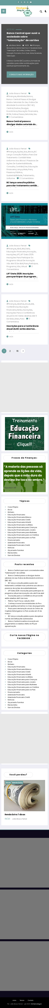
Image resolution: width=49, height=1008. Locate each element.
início (14, 1000)
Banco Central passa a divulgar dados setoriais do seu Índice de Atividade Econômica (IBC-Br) (22, 102)
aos (25, 151)
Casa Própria (13, 507)
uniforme (11, 178)
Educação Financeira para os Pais (21, 537)
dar (26, 166)
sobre (32, 53)
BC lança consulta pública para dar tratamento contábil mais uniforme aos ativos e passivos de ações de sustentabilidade (22, 157)
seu (35, 114)
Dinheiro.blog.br (36, 1004)
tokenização (11, 56)
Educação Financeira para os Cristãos (23, 535)
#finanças (36, 45)
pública (18, 172)
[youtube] (31, 2)
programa (11, 266)
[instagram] (28, 2)
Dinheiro (11, 512)
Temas (22, 1000)
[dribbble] (24, 2)
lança (20, 169)
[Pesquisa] (41, 11)
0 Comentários (16, 117)
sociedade (37, 53)
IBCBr (9, 114)
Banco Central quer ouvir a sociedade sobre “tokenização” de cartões (23, 36)
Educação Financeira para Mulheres (22, 532)
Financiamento (14, 540)
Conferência (12, 307)
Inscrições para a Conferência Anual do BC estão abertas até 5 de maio (22, 315)
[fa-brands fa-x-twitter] (21, 2)
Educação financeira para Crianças (22, 527)
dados (17, 108)
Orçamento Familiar (16, 550)
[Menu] (3, 11)
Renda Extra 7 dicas (15, 814)
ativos (30, 151)
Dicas (10, 510)
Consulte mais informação (21, 74)
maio (17, 318)
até (23, 248)
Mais (25, 169)
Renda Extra (12, 553)
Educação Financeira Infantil (19, 522)
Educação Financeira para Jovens (22, 530)
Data (27, 248)
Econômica (12, 111)
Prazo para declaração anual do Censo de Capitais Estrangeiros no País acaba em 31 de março (24, 611)
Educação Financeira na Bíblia (20, 525)
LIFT (18, 254)
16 (17, 351)
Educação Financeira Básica (19, 517)
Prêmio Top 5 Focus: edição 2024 (21, 601)
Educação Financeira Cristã (19, 520)
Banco (9, 48)
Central (33, 51)
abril (19, 248)
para (30, 169)
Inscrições (11, 254)
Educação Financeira (16, 515)
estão (19, 310)
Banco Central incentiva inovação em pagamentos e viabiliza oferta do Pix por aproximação (22, 623)
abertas (20, 304)
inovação (31, 251)
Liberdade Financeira (16, 542)
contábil (20, 166)
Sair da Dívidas (14, 555)
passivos (11, 172)
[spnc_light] (46, 11)
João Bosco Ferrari (15, 45)
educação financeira (14, 53)
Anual (27, 304)
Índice (15, 114)
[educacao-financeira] (24, 433)
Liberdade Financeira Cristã (19, 545)
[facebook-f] (18, 2)
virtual (24, 266)
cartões (27, 51)
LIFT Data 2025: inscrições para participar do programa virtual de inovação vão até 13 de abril (22, 275)
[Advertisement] (24, 387)
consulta (11, 166)
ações (20, 151)
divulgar (24, 108)
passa (21, 114)
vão (19, 266)
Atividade (21, 96)
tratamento (28, 175)
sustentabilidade (14, 175)
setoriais (29, 114)
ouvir (23, 53)
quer (27, 53)
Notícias (10, 29)
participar (33, 263)
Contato (30, 1000)
